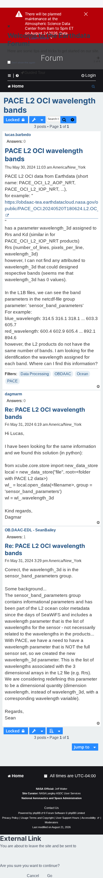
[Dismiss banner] (86, 14)
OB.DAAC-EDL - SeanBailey (30, 530)
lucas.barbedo (18, 135)
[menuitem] (88, 75)
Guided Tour (34, 73)
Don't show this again (23, 62)
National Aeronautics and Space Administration (52, 798)
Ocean (82, 374)
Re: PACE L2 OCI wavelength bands (45, 413)
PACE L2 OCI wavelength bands (50, 105)
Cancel (33, 876)
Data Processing (35, 374)
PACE (12, 381)
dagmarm (13, 394)
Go (49, 876)
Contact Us (51, 808)
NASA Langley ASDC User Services (60, 793)
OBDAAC (63, 374)
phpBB (36, 813)
